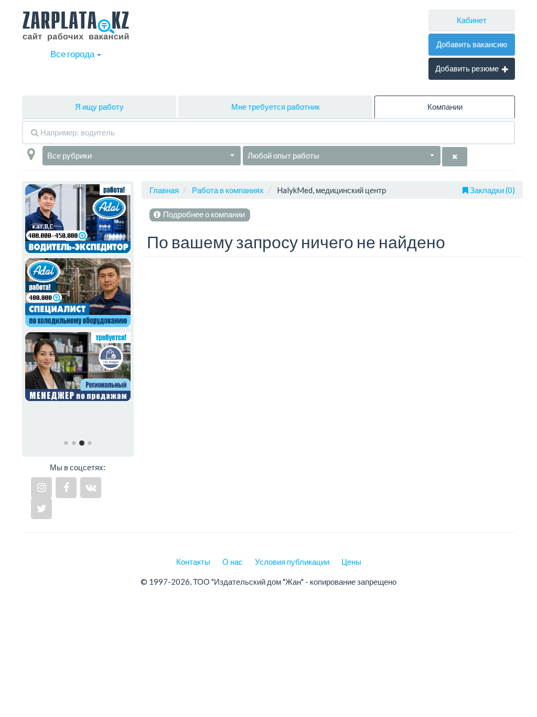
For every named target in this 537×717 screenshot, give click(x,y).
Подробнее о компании (203, 214)
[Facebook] (66, 487)
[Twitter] (41, 508)
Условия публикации (292, 561)
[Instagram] (41, 487)
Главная (164, 190)
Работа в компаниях (228, 190)
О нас (232, 561)
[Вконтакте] (90, 487)
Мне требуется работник (275, 106)
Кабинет (472, 20)
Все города (73, 53)
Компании (445, 106)
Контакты (193, 561)
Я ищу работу (99, 106)
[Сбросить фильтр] (454, 156)
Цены (351, 561)
